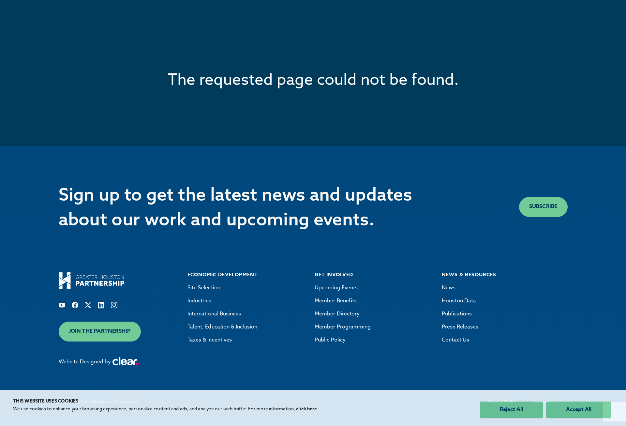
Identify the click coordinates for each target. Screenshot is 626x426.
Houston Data (459, 301)
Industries (199, 301)
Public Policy (330, 340)
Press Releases (460, 327)
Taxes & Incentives (209, 340)
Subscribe (543, 206)
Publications (457, 314)
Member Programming (343, 327)
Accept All (578, 409)
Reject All (511, 409)
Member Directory (337, 314)
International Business (214, 314)
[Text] (62, 305)
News (448, 288)
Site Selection (203, 288)
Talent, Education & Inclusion (222, 327)
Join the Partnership (100, 331)
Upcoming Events (336, 288)
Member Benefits (336, 301)
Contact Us (455, 340)
